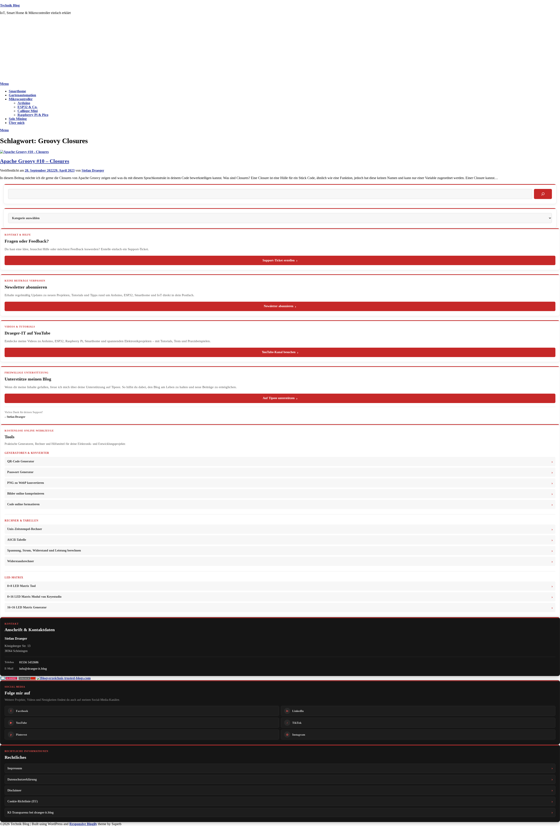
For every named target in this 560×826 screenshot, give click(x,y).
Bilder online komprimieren (25, 493)
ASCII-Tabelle (16, 539)
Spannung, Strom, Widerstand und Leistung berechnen (44, 550)
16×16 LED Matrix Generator (27, 607)
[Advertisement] (280, 49)
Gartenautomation (22, 95)
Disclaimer (14, 790)
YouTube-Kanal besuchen (279, 352)
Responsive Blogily (83, 824)
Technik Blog (10, 5)
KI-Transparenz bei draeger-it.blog (30, 812)
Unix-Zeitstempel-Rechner (24, 529)
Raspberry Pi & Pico (33, 115)
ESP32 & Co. (27, 107)
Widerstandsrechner (20, 561)
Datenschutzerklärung (22, 779)
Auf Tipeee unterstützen (279, 398)
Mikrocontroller (21, 99)
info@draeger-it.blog (33, 668)
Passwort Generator (20, 472)
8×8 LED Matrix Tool (21, 586)
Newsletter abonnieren (278, 306)
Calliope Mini (28, 111)
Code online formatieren (23, 504)
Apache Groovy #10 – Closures (34, 161)
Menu (4, 84)
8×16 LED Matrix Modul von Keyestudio (34, 596)
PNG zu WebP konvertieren (25, 482)
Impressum (14, 768)
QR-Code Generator (20, 461)
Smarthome (17, 91)
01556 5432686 (28, 662)
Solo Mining (18, 119)
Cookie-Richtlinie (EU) (22, 801)
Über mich (16, 123)
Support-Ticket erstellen (278, 260)
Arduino (24, 103)
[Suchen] (543, 194)
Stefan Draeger (93, 170)
